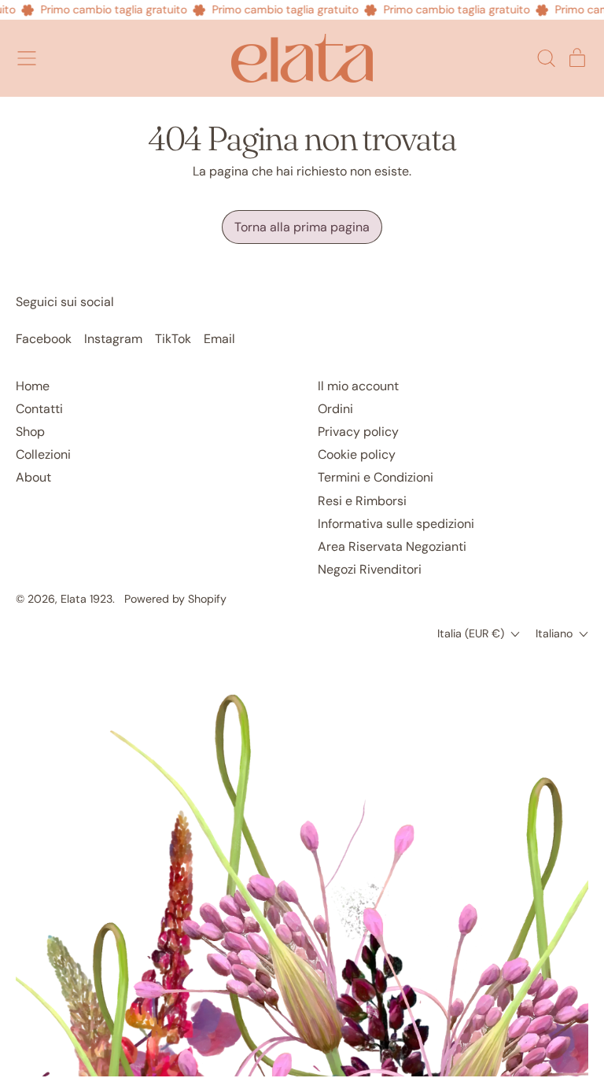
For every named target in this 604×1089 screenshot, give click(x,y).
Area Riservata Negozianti (392, 546)
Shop (30, 431)
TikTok (173, 338)
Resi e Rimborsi (362, 501)
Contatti (39, 409)
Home (33, 386)
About (33, 477)
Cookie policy (357, 454)
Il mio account (358, 386)
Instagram (113, 338)
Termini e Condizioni (375, 477)
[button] (546, 58)
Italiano (554, 633)
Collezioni (43, 454)
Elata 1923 (86, 599)
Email (219, 338)
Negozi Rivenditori (370, 569)
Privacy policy (358, 431)
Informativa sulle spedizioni (396, 523)
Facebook (44, 338)
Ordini (335, 409)
